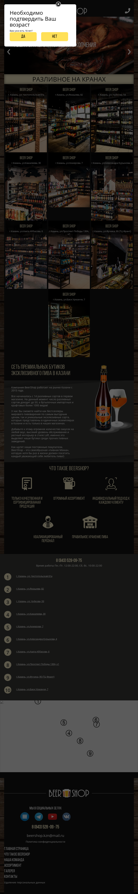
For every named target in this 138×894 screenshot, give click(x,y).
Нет (54, 36)
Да (23, 36)
